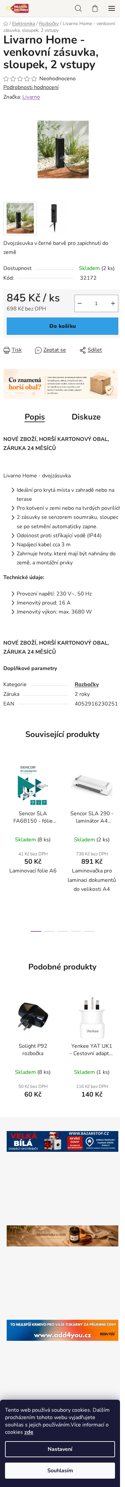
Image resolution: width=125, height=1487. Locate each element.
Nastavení (60, 1449)
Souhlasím (60, 1470)
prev (7, 800)
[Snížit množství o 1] (80, 303)
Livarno (31, 97)
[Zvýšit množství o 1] (113, 303)
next (118, 800)
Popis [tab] (35, 416)
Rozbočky (87, 684)
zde (28, 1432)
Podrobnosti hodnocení (31, 87)
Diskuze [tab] (86, 416)
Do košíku (62, 326)
